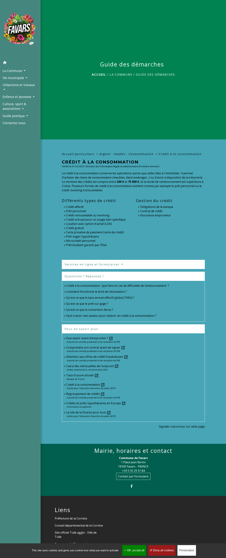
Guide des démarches (155, 75)
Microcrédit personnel (80, 241)
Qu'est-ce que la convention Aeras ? (89, 310)
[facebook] (133, 486)
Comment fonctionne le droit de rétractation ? (96, 292)
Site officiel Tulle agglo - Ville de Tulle (76, 535)
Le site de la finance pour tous (88, 412)
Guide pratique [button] (14, 116)
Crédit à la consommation (180, 154)
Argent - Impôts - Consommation (126, 154)
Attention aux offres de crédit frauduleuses (97, 357)
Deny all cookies (163, 550)
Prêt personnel (76, 211)
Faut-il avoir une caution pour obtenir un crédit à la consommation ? (111, 316)
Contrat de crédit (151, 211)
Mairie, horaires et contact (133, 450)
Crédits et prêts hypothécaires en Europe (96, 403)
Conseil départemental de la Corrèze (79, 525)
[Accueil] (20, 29)
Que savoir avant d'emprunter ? (89, 338)
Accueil (99, 75)
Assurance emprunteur (155, 215)
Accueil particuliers (78, 154)
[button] (20, 63)
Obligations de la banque (156, 207)
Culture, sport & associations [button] (14, 106)
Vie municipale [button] (14, 78)
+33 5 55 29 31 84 (133, 471)
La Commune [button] (13, 71)
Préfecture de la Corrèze (71, 518)
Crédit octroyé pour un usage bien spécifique (96, 219)
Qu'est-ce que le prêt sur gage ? (87, 304)
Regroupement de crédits (85, 394)
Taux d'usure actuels (82, 375)
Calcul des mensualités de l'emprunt (92, 366)
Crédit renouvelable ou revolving (87, 215)
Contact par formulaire (133, 476)
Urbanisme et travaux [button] (19, 85)
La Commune (121, 75)
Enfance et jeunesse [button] (17, 97)
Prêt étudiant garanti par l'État (86, 245)
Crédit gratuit (75, 228)
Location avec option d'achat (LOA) (89, 224)
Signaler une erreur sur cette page (182, 426)
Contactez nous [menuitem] (14, 123)
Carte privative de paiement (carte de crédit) (95, 232)
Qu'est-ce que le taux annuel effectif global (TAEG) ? (100, 298)
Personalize (186, 550)
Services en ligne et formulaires (92, 264)
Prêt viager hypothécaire (82, 236)
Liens (62, 510)
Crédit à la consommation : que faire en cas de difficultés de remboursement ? (117, 286)
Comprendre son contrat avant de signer (95, 347)
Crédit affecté (75, 207)
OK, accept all (135, 550)
